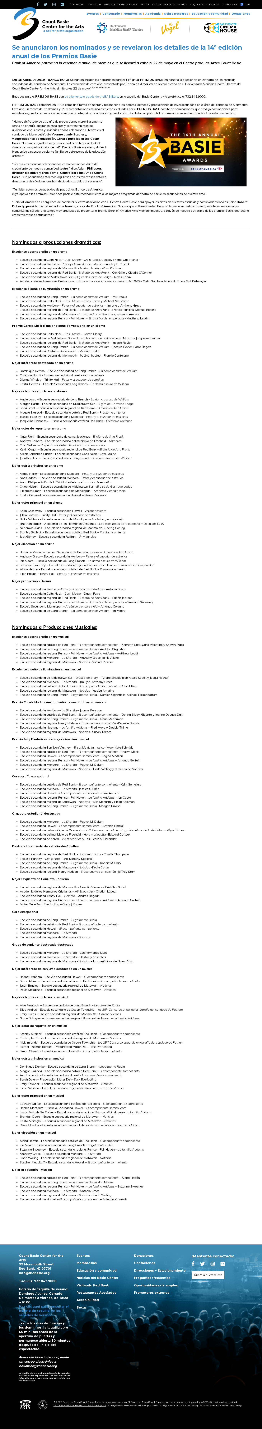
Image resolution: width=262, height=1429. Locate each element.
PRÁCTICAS (230, 4)
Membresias (133, 13)
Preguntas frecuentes (120, 4)
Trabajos (94, 4)
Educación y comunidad (210, 13)
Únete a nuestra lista (208, 1275)
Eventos (93, 13)
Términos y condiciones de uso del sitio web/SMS (80, 1405)
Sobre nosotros (176, 13)
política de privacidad (225, 1402)
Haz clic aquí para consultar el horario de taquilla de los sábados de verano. (44, 1311)
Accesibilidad (88, 1300)
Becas (144, 4)
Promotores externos (151, 1292)
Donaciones (241, 13)
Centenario (111, 13)
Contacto (77, 4)
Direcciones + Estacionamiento (159, 1270)
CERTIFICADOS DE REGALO (169, 4)
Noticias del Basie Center (97, 1278)
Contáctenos (144, 1263)
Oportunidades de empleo (156, 1285)
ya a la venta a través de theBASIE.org (91, 96)
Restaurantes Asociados (96, 1292)
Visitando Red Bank (93, 1285)
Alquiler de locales (205, 4)
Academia (153, 13)
